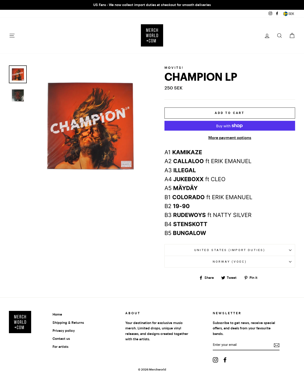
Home (57, 314)
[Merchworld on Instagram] (215, 360)
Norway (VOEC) (230, 261)
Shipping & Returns (68, 322)
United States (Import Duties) (229, 250)
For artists (60, 347)
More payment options (229, 138)
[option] (152, 5)
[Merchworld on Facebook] (225, 360)
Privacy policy (64, 330)
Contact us (61, 338)
